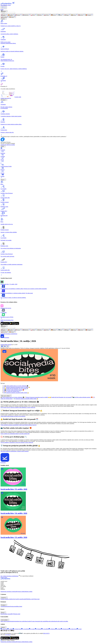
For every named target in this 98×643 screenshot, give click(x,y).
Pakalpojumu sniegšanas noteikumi (8, 591)
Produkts (3, 18)
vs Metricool (52, 629)
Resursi (2, 179)
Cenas (2, 321)
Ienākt (2, 9)
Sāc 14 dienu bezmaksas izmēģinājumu (9, 576)
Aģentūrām (3, 606)
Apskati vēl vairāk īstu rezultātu (8, 144)
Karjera (13, 599)
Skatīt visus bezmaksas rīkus (7, 320)
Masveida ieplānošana (51, 621)
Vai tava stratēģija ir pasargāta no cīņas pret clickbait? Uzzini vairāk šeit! (17, 442)
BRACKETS (46, 633)
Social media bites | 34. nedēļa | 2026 (14, 513)
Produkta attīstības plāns (6, 599)
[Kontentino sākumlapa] (8, 3)
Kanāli (2, 146)
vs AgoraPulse (25, 629)
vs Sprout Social (17, 629)
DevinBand (8, 634)
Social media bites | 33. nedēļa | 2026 (14, 537)
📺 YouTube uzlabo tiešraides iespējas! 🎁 (82, 397)
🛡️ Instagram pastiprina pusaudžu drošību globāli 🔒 (26, 398)
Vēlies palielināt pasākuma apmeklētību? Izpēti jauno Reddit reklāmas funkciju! (19, 425)
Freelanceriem (13, 606)
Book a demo (8, 5)
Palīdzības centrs (30, 599)
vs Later (80, 629)
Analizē (29, 621)
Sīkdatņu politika (28, 591)
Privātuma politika (20, 591)
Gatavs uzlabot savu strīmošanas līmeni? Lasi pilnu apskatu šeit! (15, 433)
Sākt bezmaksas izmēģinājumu (10, 333)
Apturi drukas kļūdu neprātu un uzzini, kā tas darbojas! (13, 416)
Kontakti (24, 599)
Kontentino (3, 462)
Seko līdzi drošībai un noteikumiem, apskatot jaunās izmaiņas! (15, 451)
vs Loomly (32, 629)
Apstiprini (8, 621)
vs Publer (59, 629)
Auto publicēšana (23, 621)
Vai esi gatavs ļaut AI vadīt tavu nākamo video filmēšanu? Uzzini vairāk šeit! (18, 407)
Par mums (20, 599)
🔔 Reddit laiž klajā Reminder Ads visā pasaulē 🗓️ (61, 397)
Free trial (3, 5)
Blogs (2, 614)
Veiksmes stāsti (16, 614)
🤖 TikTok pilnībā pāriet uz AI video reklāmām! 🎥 (12, 397)
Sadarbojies (13, 621)
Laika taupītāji (43, 621)
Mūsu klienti (19, 606)
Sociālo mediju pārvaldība (62, 621)
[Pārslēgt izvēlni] (4, 7)
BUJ (12, 614)
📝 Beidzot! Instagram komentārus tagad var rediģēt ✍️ (37, 397)
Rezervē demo (4, 577)
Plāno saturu (3, 621)
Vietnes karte (37, 599)
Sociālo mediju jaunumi (6, 344)
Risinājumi (3, 99)
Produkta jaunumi (7, 614)
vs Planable (38, 629)
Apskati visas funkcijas (6, 98)
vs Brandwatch (65, 629)
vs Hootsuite (4, 629)
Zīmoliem (8, 606)
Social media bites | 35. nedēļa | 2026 (14, 489)
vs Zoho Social (73, 629)
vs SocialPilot (45, 629)
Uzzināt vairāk (17, 97)
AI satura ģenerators (35, 621)
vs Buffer (11, 629)
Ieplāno (17, 621)
